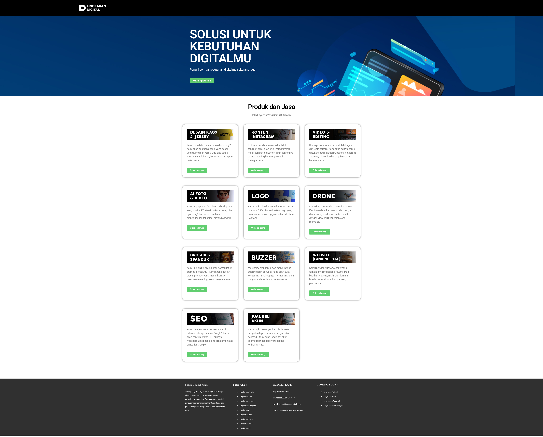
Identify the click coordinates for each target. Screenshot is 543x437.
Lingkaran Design (246, 401)
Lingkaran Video (246, 397)
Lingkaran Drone (246, 424)
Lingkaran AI (245, 410)
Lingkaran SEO (245, 428)
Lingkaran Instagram (248, 406)
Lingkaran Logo (246, 415)
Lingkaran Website (247, 392)
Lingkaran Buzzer (246, 419)
